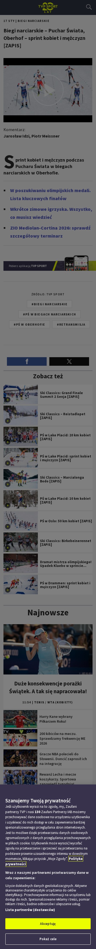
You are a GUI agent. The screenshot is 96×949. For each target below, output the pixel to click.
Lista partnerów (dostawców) (30, 910)
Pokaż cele (48, 939)
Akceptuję (48, 923)
